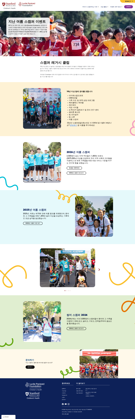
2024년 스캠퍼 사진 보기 (76, 328)
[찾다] (132, 1)
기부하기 (128, 6)
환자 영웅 (78, 388)
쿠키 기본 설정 (65, 414)
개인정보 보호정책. (77, 411)
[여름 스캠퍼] (18, 5)
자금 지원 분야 (79, 393)
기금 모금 (64, 390)
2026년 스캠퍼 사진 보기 (76, 173)
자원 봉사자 (64, 395)
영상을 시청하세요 (74, 168)
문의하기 (73, 125)
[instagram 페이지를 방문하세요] (130, 1)
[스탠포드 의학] (32, 395)
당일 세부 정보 (79, 390)
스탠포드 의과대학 (90, 396)
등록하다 (64, 388)
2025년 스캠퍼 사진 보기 (33, 223)
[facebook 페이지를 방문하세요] (126, 1)
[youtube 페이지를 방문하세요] (128, 1)
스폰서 (63, 397)
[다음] (99, 269)
